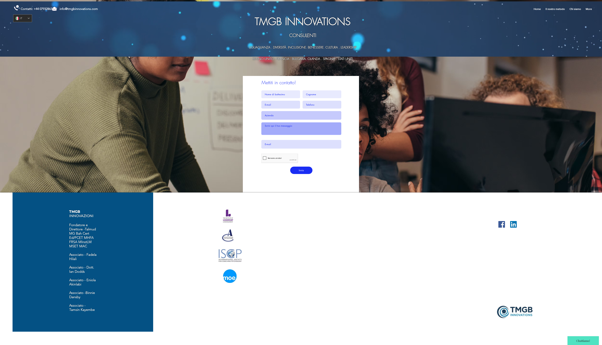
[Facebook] (501, 224)
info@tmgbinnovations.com (79, 9)
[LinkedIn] (513, 224)
